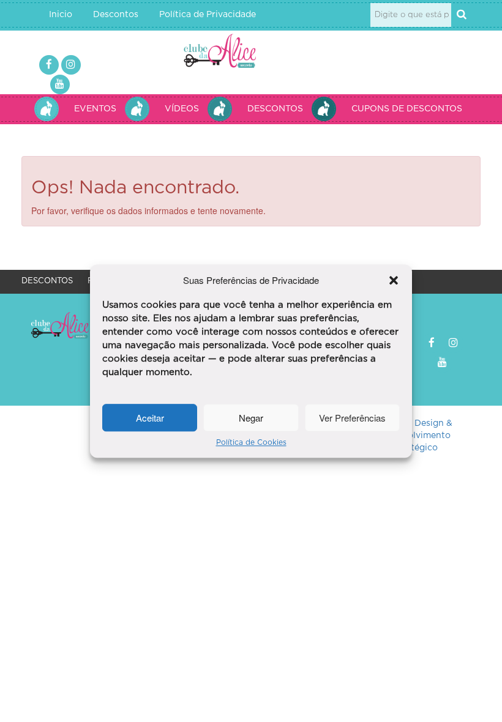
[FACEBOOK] (49, 65)
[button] (394, 280)
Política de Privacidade (207, 14)
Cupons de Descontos (406, 109)
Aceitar (150, 417)
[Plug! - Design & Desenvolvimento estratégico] (413, 436)
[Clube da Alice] (232, 52)
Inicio (60, 14)
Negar (251, 417)
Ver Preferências (352, 417)
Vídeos (182, 109)
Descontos (115, 14)
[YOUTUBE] (60, 84)
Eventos (95, 109)
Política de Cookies (251, 443)
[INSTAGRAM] (71, 65)
